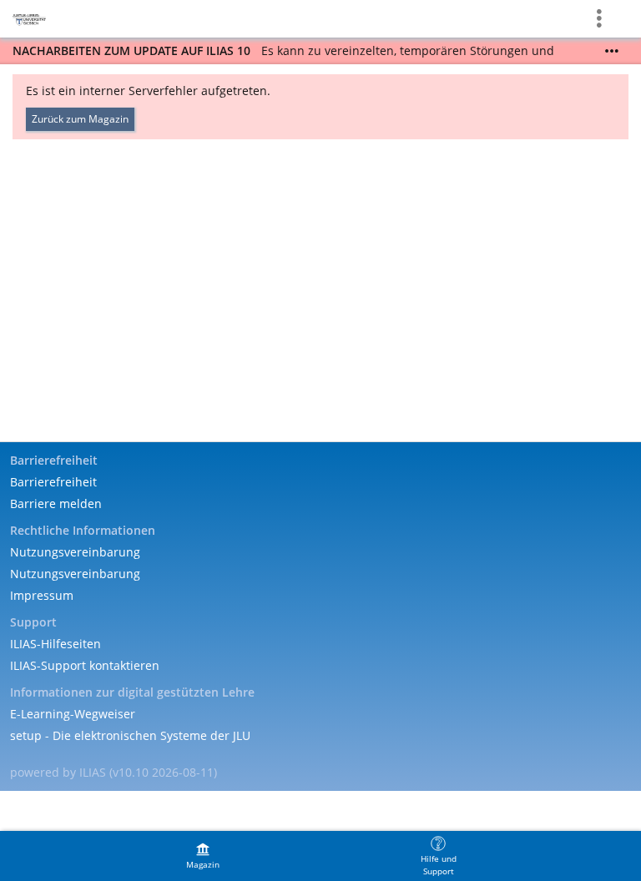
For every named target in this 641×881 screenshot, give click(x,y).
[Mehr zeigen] (611, 51)
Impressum (41, 595)
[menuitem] (202, 856)
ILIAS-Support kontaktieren (84, 665)
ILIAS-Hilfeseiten (55, 644)
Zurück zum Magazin (80, 119)
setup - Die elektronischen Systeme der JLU (130, 735)
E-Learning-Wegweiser (72, 714)
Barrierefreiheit (53, 482)
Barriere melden (56, 503)
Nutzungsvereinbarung (75, 552)
